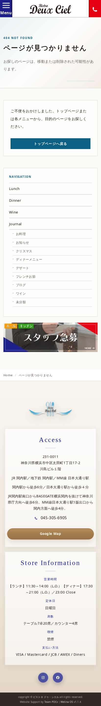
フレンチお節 (26, 276)
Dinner (15, 200)
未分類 (21, 302)
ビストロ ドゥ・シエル (46, 697)
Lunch (14, 188)
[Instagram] (43, 677)
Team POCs (51, 702)
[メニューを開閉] (6, 8)
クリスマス (24, 251)
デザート (22, 268)
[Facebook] (58, 677)
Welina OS (67, 702)
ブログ (21, 285)
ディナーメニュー (29, 259)
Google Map (50, 533)
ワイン (21, 293)
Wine (13, 212)
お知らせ (22, 242)
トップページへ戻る (50, 143)
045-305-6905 (53, 517)
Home (8, 375)
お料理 (21, 234)
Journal (15, 223)
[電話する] (95, 8)
